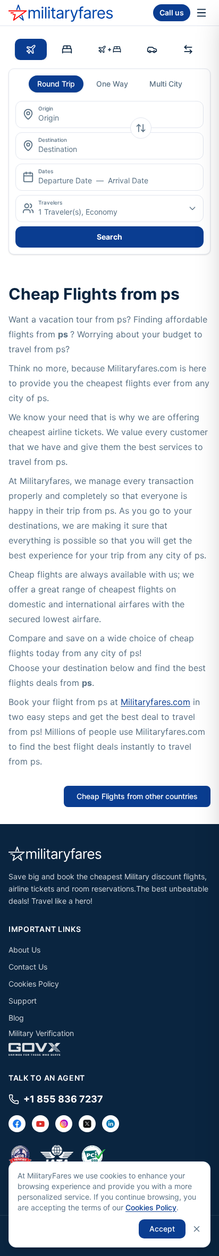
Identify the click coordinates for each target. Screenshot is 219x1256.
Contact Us (28, 966)
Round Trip (56, 83)
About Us (24, 949)
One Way (112, 83)
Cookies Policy (34, 983)
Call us (171, 12)
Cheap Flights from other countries (137, 796)
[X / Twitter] (87, 1123)
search (109, 236)
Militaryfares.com (155, 702)
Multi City (165, 83)
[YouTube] (40, 1123)
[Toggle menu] (201, 13)
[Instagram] (63, 1123)
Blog (16, 1017)
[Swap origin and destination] (140, 128)
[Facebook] (17, 1123)
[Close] (196, 1229)
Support (23, 1000)
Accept (162, 1228)
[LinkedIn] (110, 1123)
